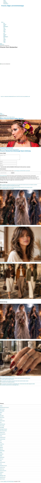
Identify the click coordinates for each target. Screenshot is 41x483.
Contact (4, 1)
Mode (1, 452)
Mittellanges (5, 26)
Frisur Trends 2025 (3, 175)
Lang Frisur (2, 444)
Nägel (4, 31)
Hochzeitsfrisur (2, 434)
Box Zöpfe (2, 415)
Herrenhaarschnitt (3, 430)
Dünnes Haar (2, 420)
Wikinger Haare (2, 475)
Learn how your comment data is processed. (22, 170)
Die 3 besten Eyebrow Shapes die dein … (7, 379)
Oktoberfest (2, 457)
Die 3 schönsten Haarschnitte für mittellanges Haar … (9, 384)
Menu (2, 22)
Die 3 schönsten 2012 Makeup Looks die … (7, 382)
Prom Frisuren (2, 462)
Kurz (4, 27)
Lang (4, 28)
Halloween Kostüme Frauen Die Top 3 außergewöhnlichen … (11, 225)
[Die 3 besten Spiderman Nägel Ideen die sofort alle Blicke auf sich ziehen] (20, 358)
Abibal (1, 405)
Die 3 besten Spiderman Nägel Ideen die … (7, 376)
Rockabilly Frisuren (3, 465)
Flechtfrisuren (2, 424)
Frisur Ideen (2, 425)
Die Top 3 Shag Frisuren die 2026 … (6, 262)
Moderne (1, 454)
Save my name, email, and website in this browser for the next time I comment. (15, 166)
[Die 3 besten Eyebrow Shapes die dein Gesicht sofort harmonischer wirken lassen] (15, 378)
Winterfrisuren (2, 477)
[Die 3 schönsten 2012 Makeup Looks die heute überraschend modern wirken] (14, 380)
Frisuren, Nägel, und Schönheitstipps (12, 6)
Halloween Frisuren (3, 429)
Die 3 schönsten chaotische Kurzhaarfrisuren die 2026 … (10, 185)
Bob (4, 23)
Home (4, 0)
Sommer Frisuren (3, 470)
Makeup (1, 447)
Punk (1, 463)
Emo (1, 422)
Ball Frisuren (2, 409)
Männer (4, 24)
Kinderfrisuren (2, 437)
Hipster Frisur (2, 432)
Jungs (4, 25)
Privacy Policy (5, 3)
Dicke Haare (2, 417)
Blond (1, 412)
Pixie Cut (1, 458)
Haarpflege (2, 427)
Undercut (1, 472)
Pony (4, 30)
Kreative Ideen (2, 439)
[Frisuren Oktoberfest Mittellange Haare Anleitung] (20, 149)
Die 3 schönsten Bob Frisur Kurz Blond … (7, 188)
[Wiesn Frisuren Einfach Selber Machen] (20, 117)
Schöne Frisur (2, 467)
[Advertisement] (20, 14)
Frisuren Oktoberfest (6, 148)
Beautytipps (2, 410)
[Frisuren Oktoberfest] (20, 133)
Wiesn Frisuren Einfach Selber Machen (12, 118)
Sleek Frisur (2, 468)
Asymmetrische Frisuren (4, 407)
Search (12, 172)
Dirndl (1, 419)
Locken (4, 29)
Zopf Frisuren (2, 478)
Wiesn (1, 473)
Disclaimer (5, 2)
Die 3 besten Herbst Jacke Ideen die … (7, 299)
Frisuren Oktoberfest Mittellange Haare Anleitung (15, 151)
